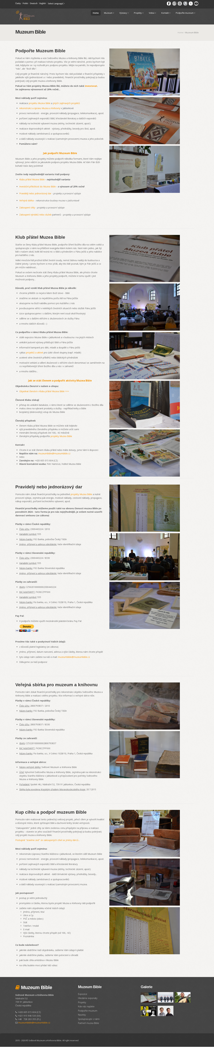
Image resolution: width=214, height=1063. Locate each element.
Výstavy (123, 12)
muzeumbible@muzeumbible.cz (54, 453)
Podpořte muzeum (185, 12)
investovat (91, 85)
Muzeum (108, 12)
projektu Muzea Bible (39, 103)
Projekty (138, 12)
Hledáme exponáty (87, 998)
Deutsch (33, 3)
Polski (25, 3)
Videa (152, 12)
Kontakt (165, 12)
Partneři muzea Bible (88, 1023)
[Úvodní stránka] (25, 15)
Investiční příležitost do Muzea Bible (37, 186)
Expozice (82, 994)
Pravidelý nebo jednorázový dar (35, 193)
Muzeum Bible (36, 987)
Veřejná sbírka (26, 200)
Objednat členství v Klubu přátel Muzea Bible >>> (44, 391)
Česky (18, 3)
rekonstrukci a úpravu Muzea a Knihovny (39, 108)
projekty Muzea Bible (61, 436)
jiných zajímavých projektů (66, 103)
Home (96, 12)
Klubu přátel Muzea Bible (32, 179)
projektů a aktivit (34, 352)
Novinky (82, 1014)
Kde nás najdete (86, 1006)
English (42, 3)
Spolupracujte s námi (88, 1018)
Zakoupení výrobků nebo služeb (35, 214)
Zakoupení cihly (27, 207)
